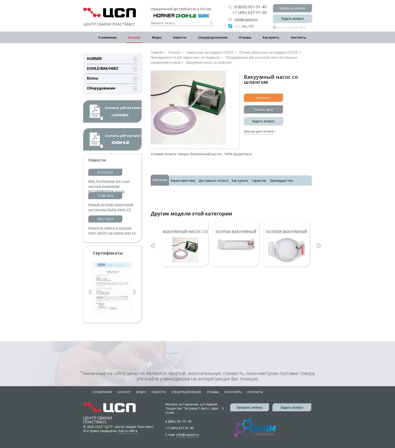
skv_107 (244, 26)
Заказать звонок (292, 8)
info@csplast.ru (246, 19)
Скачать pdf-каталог (123, 108)
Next (134, 293)
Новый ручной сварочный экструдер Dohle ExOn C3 (110, 207)
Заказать (263, 97)
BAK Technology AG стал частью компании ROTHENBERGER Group (108, 184)
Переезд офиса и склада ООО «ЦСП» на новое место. (112, 230)
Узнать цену (263, 109)
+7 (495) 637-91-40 (249, 12)
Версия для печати (258, 131)
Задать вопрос (292, 18)
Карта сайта (127, 431)
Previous (90, 293)
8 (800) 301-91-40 (251, 7)
